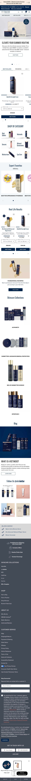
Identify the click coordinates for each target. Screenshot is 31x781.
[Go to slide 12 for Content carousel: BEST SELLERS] (17, 122)
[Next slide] (27, 2)
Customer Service (8, 630)
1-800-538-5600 (24, 750)
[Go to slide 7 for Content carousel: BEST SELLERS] (19, 120)
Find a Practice (5, 597)
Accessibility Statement (7, 660)
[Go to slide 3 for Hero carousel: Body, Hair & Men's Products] (17, 64)
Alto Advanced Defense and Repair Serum (8, 230)
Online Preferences (6, 651)
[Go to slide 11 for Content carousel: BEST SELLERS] (14, 122)
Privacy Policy (5, 648)
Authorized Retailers (6, 623)
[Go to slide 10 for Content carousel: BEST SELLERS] (25, 120)
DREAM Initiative (6, 617)
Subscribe (5, 740)
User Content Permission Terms (9, 672)
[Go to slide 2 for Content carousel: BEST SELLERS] (8, 120)
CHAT (15, 779)
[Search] (18, 12)
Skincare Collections (10, 562)
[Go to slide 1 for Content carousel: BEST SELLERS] (5, 120)
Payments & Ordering (6, 639)
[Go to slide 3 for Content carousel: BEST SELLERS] (10, 120)
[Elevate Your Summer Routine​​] (15, 28)
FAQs (2, 633)
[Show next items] (30, 15)
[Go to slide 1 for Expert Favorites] (13, 200)
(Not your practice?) (16, 8)
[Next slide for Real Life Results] (28, 254)
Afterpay (3, 645)
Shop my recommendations (22, 773)
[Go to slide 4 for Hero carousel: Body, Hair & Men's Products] (19, 64)
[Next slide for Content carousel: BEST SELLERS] (28, 121)
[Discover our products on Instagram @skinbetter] (8, 511)
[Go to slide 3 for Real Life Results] (18, 253)
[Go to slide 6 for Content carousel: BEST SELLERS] (17, 120)
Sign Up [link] (5, 779)
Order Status (4, 642)
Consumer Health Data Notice (9, 669)
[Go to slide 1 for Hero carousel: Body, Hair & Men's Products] (12, 64)
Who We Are (4, 614)
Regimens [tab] (18, 69)
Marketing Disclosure (6, 732)
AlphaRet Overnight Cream (12, 97)
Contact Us (4, 663)
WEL (2, 572)
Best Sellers (16, 15)
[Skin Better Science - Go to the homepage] (5, 12)
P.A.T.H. (3, 581)
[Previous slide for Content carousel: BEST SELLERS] (3, 121)
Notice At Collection (6, 657)
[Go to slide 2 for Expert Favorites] (15, 200)
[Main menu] (29, 12)
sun (4, 569)
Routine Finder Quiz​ (6, 603)
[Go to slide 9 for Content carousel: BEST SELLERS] (23, 120)
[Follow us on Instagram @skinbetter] (8, 492)
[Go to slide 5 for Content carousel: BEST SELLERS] (14, 120)
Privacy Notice (23, 734)
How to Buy (4, 594)
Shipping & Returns (6, 636)
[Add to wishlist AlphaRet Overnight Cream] (22, 74)
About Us (5, 610)
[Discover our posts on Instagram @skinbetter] (23, 492)
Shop (3, 591)
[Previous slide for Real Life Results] (3, 254)
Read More (15, 289)
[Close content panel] (29, 2)
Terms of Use (4, 654)
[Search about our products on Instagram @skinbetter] (23, 511)
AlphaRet (3, 566)
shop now (15, 55)
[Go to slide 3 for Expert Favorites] (18, 200)
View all (15, 168)
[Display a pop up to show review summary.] (18, 105)
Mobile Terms (12, 709)
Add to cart (14, 773)
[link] (25, 12)
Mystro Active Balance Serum (13, 529)
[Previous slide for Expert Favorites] (3, 201)
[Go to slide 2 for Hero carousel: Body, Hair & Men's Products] (14, 64)
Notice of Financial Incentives (9, 736)
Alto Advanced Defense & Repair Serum (16, 532)
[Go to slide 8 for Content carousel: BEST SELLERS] (21, 120)
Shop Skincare (6, 15)
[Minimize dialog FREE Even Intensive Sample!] (29, 761)
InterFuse (3, 575)
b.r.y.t (2, 578)
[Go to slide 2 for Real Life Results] (15, 253)
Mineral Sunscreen (10, 535)
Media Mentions (5, 620)
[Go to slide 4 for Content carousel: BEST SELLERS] (12, 120)
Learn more (8, 473)
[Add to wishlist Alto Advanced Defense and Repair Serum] (14, 214)
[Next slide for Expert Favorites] (28, 201)
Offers (26, 779)
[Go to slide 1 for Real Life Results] (13, 253)
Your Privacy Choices (9, 666)
